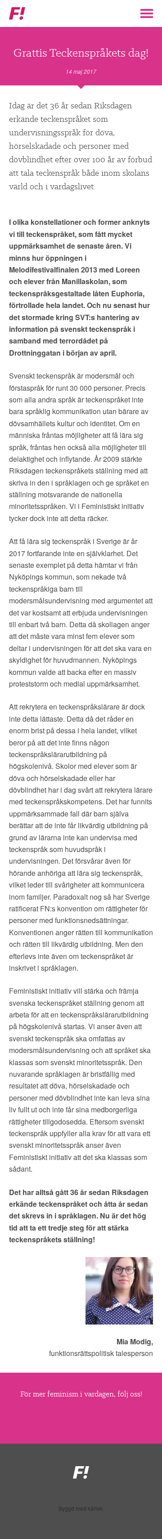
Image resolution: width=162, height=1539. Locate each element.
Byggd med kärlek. (81, 1508)
